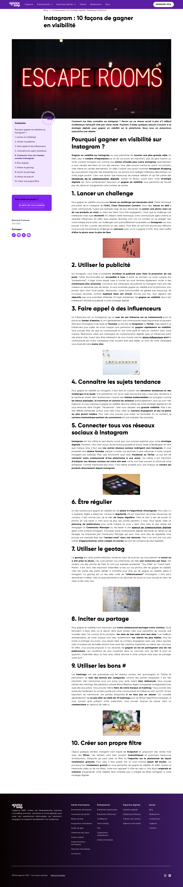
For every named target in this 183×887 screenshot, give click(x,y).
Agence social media (132, 823)
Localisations (154, 819)
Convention (76, 854)
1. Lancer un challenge (25, 137)
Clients (83, 4)
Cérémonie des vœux (80, 833)
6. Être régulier (22, 163)
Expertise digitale (130, 810)
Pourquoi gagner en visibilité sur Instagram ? (30, 131)
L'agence (153, 823)
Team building (103, 823)
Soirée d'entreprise (105, 840)
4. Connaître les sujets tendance (30, 151)
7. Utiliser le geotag (24, 168)
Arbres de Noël (77, 819)
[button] (45, 4)
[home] (14, 4)
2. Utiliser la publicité (25, 142)
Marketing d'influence (132, 814)
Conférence (102, 819)
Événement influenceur (106, 814)
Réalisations (96, 4)
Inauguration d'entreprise (81, 823)
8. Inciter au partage (25, 172)
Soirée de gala (77, 828)
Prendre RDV (163, 4)
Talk (98, 828)
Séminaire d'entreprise (80, 849)
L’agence (29, 4)
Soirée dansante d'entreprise (78, 843)
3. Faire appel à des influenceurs (30, 146)
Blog (108, 4)
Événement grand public (107, 810)
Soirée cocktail (77, 837)
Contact (152, 828)
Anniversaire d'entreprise (81, 810)
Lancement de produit (80, 814)
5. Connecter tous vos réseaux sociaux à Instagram (29, 156)
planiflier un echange (31, 205)
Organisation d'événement (102, 834)
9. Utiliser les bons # (24, 177)
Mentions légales (58, 875)
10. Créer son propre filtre (27, 181)
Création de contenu (132, 819)
